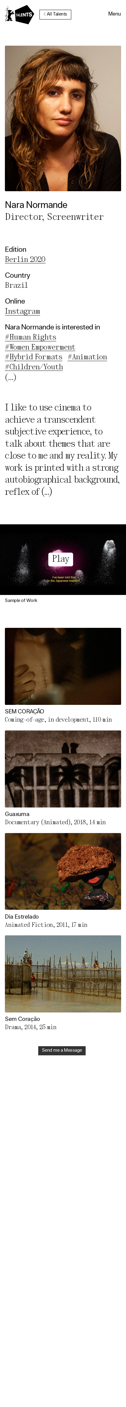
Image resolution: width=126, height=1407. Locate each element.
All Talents (57, 14)
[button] (114, 14)
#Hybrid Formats (33, 357)
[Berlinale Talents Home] (19, 14)
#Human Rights (30, 337)
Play (60, 559)
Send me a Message (62, 1050)
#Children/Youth (34, 367)
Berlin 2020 (25, 260)
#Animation (87, 357)
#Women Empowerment (40, 347)
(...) (46, 492)
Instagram (22, 312)
